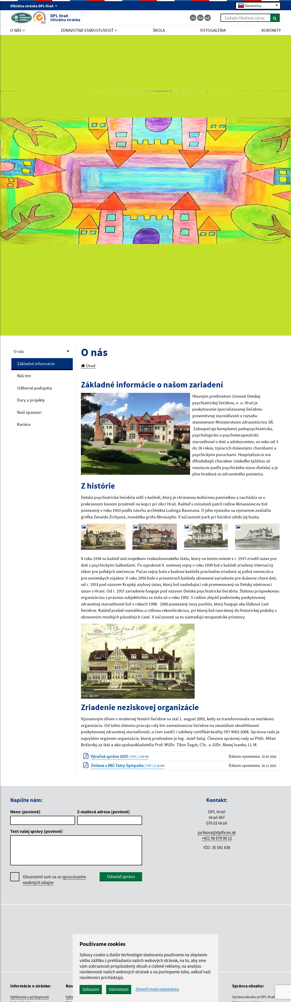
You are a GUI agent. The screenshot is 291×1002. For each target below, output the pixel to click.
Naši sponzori (29, 412)
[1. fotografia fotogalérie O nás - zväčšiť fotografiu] (103, 537)
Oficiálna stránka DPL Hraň (32, 6)
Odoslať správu (121, 876)
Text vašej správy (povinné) (36, 831)
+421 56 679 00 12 (217, 838)
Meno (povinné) (25, 811)
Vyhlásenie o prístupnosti (29, 996)
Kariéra (23, 424)
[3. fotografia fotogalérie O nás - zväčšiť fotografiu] (206, 537)
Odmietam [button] (118, 989)
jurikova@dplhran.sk (217, 832)
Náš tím (24, 375)
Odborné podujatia (34, 388)
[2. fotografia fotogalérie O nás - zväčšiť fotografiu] (154, 537)
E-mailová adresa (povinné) (103, 811)
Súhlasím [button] (90, 989)
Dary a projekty (31, 400)
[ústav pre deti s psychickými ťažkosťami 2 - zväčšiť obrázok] (138, 661)
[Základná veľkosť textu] (200, 18)
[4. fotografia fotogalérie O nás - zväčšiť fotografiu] (257, 537)
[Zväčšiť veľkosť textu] (207, 18)
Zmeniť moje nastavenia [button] (157, 989)
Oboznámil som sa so (54, 879)
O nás (19, 351)
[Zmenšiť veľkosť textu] (193, 18)
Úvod (90, 365)
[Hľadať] (275, 18)
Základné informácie (36, 363)
